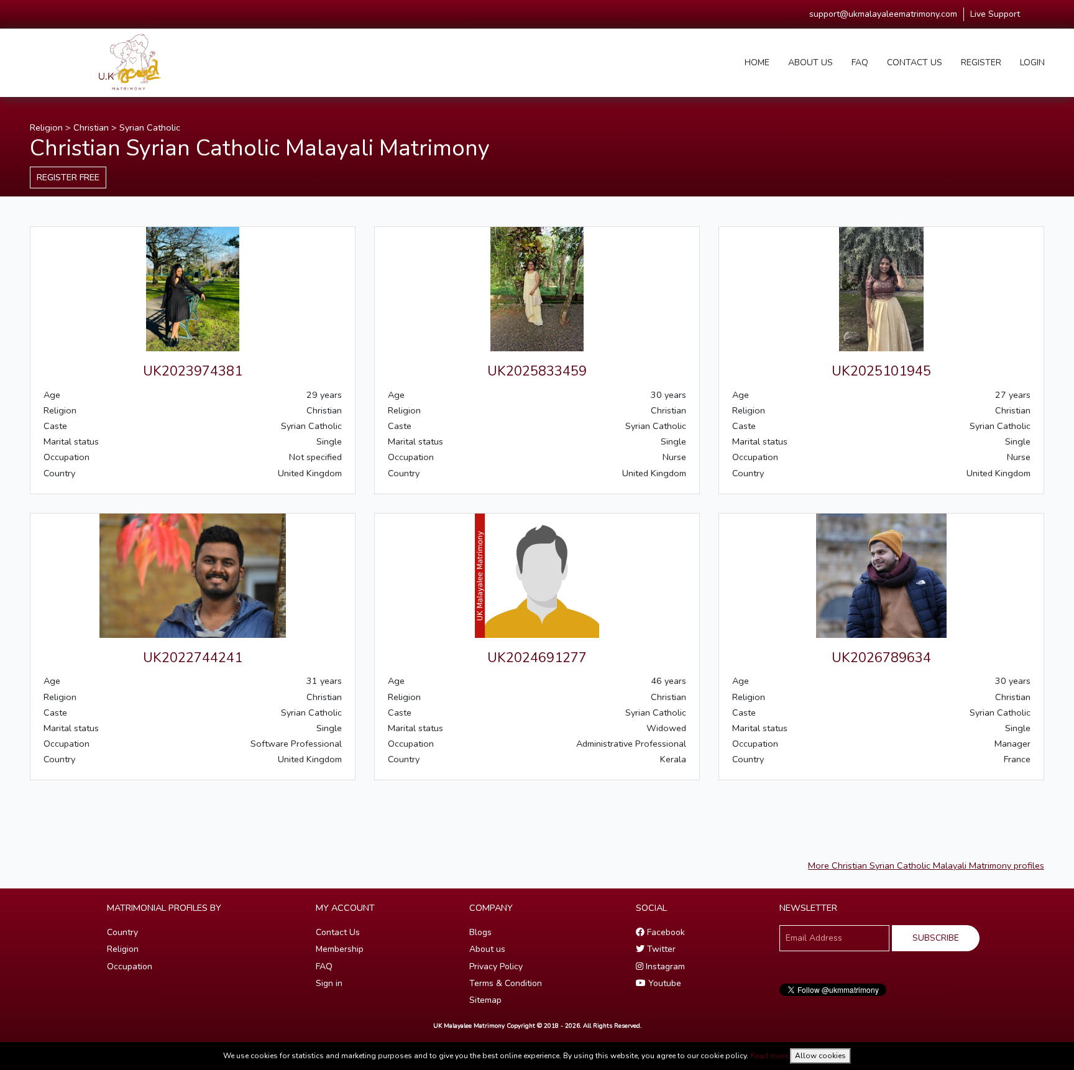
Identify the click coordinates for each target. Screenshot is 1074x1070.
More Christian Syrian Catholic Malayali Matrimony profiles (926, 865)
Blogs (480, 932)
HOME (757, 62)
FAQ (859, 62)
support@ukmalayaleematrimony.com (883, 14)
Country (122, 932)
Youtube (663, 983)
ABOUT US (810, 62)
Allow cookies (820, 1056)
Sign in (329, 983)
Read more (769, 1056)
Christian (91, 127)
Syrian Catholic (149, 127)
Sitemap (485, 1000)
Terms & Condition (505, 983)
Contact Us (338, 932)
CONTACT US (914, 62)
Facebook (665, 932)
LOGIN (1032, 62)
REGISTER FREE (68, 177)
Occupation (129, 966)
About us (487, 949)
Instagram (664, 966)
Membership (340, 949)
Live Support (995, 14)
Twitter (660, 949)
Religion (46, 127)
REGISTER (981, 62)
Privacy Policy (496, 966)
